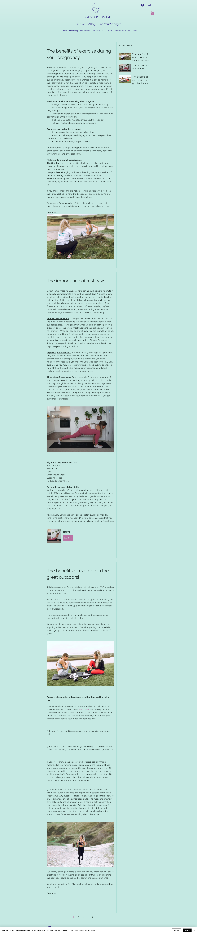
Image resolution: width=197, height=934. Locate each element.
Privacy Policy (90, 930)
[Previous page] (69, 917)
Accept (187, 930)
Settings (176, 930)
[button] (152, 13)
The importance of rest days (76, 280)
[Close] (194, 930)
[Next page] (93, 917)
